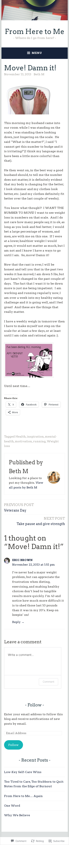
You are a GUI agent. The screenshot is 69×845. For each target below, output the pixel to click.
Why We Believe (17, 815)
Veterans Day (19, 507)
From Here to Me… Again (23, 796)
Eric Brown (22, 560)
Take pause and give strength (41, 521)
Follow (34, 705)
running (39, 441)
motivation (23, 441)
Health (20, 436)
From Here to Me (34, 31)
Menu (37, 53)
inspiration (35, 436)
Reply (16, 622)
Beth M (39, 74)
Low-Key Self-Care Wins (22, 772)
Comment (48, 681)
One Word (12, 805)
